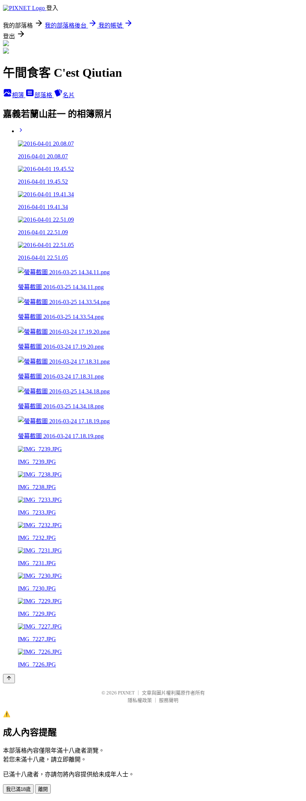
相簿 (18, 95)
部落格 (44, 95)
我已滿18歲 (18, 789)
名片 (69, 95)
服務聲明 (168, 700)
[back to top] (9, 678)
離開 (43, 789)
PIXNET (126, 693)
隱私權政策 (140, 700)
